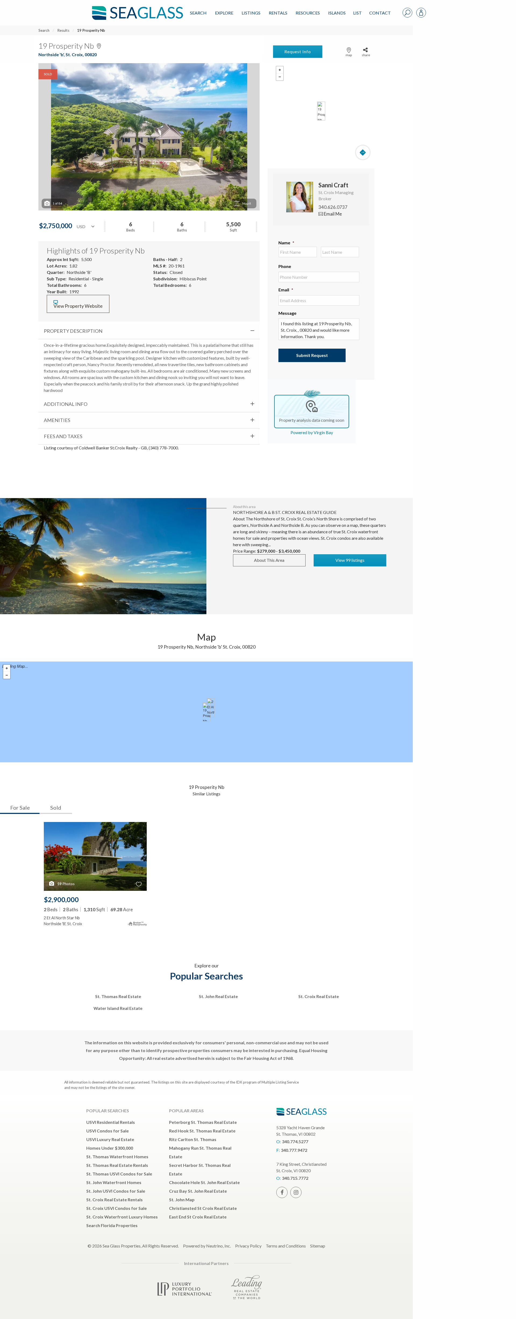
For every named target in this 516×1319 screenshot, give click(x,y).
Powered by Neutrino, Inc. (207, 1245)
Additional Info (65, 404)
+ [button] (279, 69)
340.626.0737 (332, 207)
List (357, 12)
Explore (224, 12)
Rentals (278, 12)
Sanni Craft (333, 185)
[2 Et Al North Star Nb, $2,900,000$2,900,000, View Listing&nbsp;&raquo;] (211, 707)
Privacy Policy (248, 1245)
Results (63, 30)
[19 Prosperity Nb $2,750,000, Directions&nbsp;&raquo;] (321, 111)
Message (287, 313)
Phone (284, 266)
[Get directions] (363, 152)
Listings (251, 12)
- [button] (279, 76)
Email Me (332, 214)
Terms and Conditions (286, 1245)
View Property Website (78, 306)
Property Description (73, 331)
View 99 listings (349, 560)
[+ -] (321, 111)
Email (285, 289)
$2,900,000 (61, 899)
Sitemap (317, 1245)
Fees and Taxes (63, 436)
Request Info (297, 51)
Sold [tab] (55, 807)
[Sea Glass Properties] (136, 8)
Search (198, 12)
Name (286, 242)
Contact (380, 12)
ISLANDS (337, 12)
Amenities (57, 420)
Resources (308, 12)
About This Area (269, 560)
